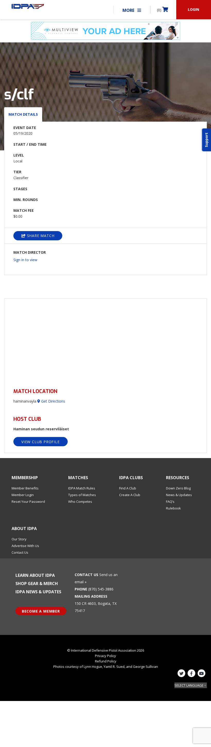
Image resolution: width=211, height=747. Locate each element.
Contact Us (20, 552)
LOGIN (193, 9)
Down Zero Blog (178, 488)
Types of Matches (82, 495)
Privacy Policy (105, 655)
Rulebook (173, 508)
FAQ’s (170, 501)
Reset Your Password (28, 501)
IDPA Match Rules (81, 488)
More (128, 10)
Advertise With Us (25, 545)
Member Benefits (25, 488)
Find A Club (127, 488)
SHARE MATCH (40, 235)
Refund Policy (105, 661)
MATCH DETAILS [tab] (23, 114)
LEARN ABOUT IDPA (35, 575)
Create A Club (129, 495)
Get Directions (52, 401)
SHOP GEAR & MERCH (36, 583)
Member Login (23, 495)
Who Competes (80, 501)
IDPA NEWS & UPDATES (38, 592)
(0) (159, 9)
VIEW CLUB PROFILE (40, 441)
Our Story (19, 539)
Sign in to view (25, 259)
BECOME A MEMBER (41, 611)
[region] (105, 340)
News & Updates (179, 495)
